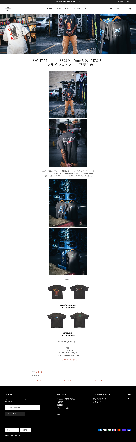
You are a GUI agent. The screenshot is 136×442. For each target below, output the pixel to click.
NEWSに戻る (68, 380)
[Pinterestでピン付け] (41, 372)
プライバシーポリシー (64, 408)
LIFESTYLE (67, 9)
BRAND (59, 9)
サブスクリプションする (15, 414)
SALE (42, 9)
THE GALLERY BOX (14, 435)
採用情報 (60, 405)
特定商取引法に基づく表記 (66, 399)
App (94, 9)
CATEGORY (77, 9)
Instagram (86, 9)
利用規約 (60, 402)
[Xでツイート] (36, 372)
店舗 (58, 414)
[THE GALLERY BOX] (8, 9)
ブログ (59, 411)
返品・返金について (99, 399)
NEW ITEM (50, 9)
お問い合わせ (97, 402)
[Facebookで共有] (39, 372)
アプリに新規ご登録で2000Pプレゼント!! (68, 2)
